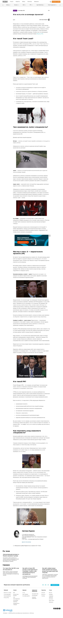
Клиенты (18, 1)
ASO (14, 597)
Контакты (30, 1)
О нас (24, 592)
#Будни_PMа (40, 33)
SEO (14, 592)
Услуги (11, 1)
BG (43, 584)
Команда (50, 594)
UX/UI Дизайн (34, 595)
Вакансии (36, 1)
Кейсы (23, 1)
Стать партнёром (7, 594)
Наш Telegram (25, 594)
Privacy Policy (6, 597)
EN (45, 584)
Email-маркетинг (16, 598)
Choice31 (43, 592)
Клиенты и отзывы (7, 592)
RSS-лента (51, 602)
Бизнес (15, 10)
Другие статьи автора (26, 542)
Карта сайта (51, 600)
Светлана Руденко (28, 531)
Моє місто (43, 594)
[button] (9, 5)
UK (48, 10)
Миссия (50, 592)
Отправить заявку (56, 1)
